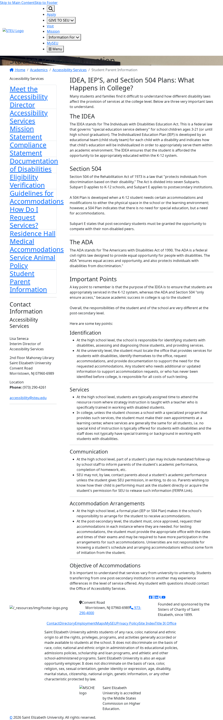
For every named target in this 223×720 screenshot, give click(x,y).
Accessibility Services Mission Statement (29, 124)
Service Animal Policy (32, 261)
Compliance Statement (28, 148)
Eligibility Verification (27, 181)
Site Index (147, 623)
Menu (57, 49)
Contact (53, 623)
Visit (50, 26)
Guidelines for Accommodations (37, 197)
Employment (85, 623)
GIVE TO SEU (59, 20)
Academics (39, 69)
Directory (67, 623)
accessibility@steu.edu (28, 397)
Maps (100, 623)
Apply (51, 14)
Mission (53, 31)
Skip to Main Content (17, 2)
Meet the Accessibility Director (29, 96)
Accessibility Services (69, 69)
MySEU (52, 43)
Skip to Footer (46, 2)
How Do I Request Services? (24, 217)
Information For (62, 37)
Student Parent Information (28, 281)
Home (19, 69)
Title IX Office (165, 623)
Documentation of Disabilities (34, 165)
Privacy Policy (128, 623)
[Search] (51, 8)
